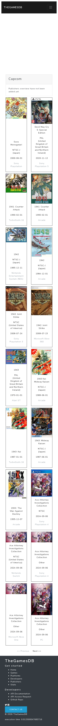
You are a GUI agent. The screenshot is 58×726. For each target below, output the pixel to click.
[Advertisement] (29, 44)
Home (13, 670)
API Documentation (20, 693)
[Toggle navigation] (50, 7)
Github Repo (17, 699)
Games (14, 672)
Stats (13, 684)
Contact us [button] (16, 709)
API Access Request (21, 696)
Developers (16, 678)
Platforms (15, 675)
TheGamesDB (13, 7)
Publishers (16, 681)
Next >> (37, 651)
